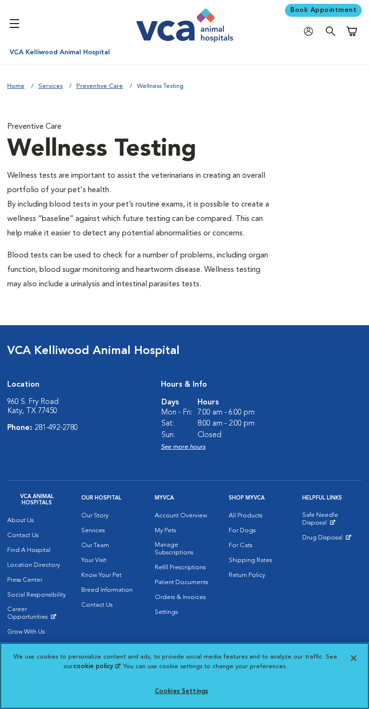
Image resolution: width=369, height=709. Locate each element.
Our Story (95, 516)
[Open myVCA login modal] (311, 31)
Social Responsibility (36, 595)
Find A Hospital (28, 550)
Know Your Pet (101, 575)
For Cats (240, 545)
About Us (20, 520)
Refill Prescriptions (180, 567)
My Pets (165, 530)
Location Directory (33, 565)
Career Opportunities (37, 615)
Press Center (24, 580)
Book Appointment (323, 10)
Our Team (95, 545)
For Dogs (242, 530)
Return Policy (247, 575)
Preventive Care (99, 86)
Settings (166, 612)
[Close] (353, 658)
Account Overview (181, 516)
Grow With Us (26, 632)
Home (16, 86)
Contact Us (22, 535)
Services (50, 86)
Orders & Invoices (180, 597)
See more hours (183, 447)
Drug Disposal (326, 540)
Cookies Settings (181, 691)
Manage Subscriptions (174, 549)
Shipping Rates (250, 560)
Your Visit (93, 560)
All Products (245, 516)
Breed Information (107, 590)
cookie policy (96, 666)
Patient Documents (181, 582)
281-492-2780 (56, 428)
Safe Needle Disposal (332, 521)
